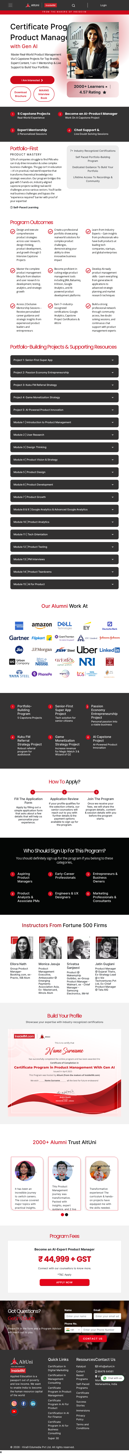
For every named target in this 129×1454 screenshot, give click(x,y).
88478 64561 (105, 1371)
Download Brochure (20, 94)
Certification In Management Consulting (57, 1379)
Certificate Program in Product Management (59, 1391)
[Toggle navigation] (10, 5)
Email (97, 1310)
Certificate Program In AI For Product (58, 1404)
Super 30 (53, 1438)
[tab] (64, 360)
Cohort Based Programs (82, 1375)
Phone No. (70, 1323)
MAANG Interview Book (43, 94)
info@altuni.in (106, 1366)
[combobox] (73, 1329)
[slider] (23, 1176)
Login (103, 5)
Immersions (83, 1410)
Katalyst (81, 1366)
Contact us (93, 1338)
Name (68, 1310)
